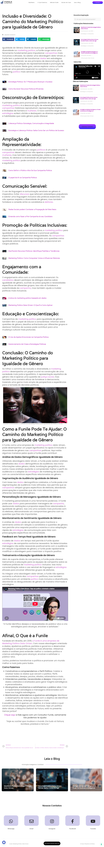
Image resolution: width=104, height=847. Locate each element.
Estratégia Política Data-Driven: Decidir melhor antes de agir (89, 40)
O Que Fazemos (42, 2)
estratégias (7, 113)
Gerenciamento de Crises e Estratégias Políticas (27, 344)
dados (43, 58)
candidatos (8, 280)
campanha (25, 288)
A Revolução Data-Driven (87, 58)
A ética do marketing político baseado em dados (27, 298)
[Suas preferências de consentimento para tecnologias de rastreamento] (101, 844)
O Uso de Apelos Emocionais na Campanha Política (28, 337)
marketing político (26, 50)
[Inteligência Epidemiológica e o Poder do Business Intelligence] (77, 57)
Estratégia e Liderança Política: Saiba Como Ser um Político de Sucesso (36, 130)
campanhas (51, 53)
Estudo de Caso (66, 2)
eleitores (49, 202)
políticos (41, 149)
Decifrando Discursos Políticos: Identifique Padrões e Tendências (33, 251)
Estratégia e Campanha (87, 33)
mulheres (31, 110)
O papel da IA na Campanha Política (22, 177)
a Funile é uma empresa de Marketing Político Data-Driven (30, 642)
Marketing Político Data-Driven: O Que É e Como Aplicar (30, 305)
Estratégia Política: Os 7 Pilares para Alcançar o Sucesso (30, 82)
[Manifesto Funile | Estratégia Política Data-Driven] (77, 33)
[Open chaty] (4, 843)
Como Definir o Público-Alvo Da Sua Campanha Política (30, 170)
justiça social (47, 377)
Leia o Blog (77, 2)
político (16, 71)
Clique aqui (10, 715)
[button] (97, 2)
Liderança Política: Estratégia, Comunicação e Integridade (31, 123)
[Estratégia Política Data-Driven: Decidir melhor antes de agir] (77, 45)
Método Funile (54, 2)
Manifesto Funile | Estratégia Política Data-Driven (91, 28)
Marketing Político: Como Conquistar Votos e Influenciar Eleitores (34, 258)
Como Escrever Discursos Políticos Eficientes (25, 89)
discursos (24, 194)
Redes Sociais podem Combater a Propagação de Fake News (32, 209)
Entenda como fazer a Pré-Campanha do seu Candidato (30, 216)
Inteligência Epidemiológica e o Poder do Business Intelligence (89, 52)
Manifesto (32, 2)
